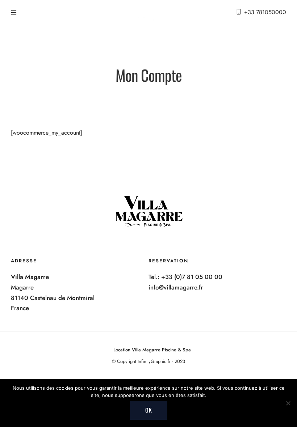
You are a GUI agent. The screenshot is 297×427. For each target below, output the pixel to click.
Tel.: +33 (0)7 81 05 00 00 (185, 276)
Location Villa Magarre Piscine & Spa (152, 349)
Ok (148, 410)
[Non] (288, 403)
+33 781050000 (265, 12)
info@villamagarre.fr (175, 287)
